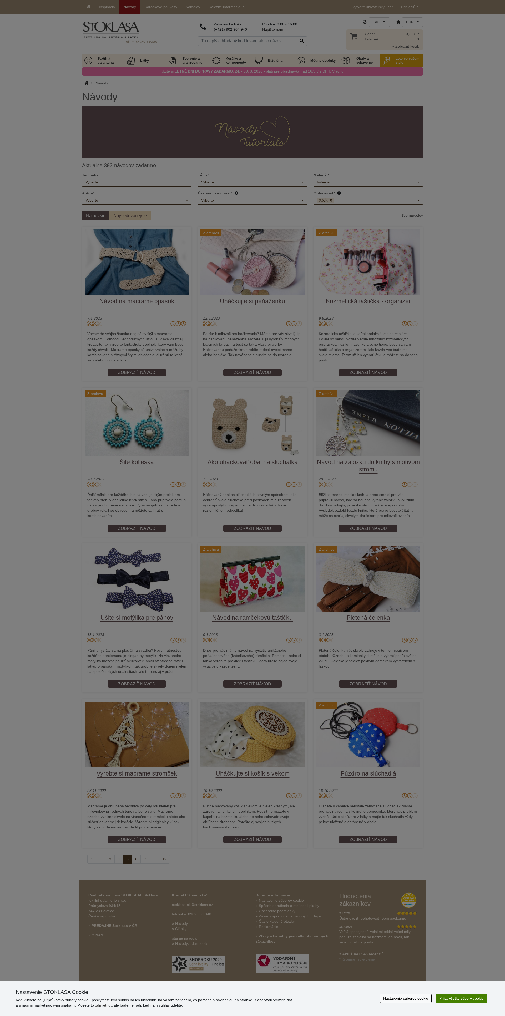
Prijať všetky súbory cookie (461, 998)
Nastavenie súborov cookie (405, 998)
